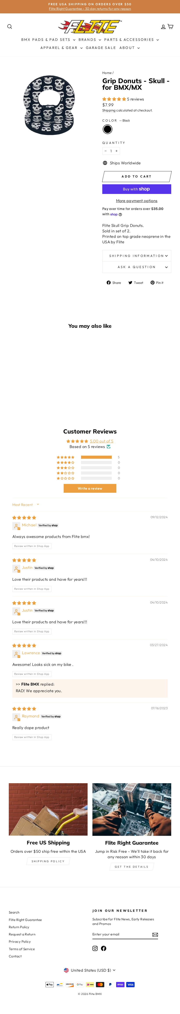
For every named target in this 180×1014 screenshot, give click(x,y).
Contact (15, 956)
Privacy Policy (20, 941)
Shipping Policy (48, 861)
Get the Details (132, 866)
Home (107, 73)
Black (107, 129)
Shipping (109, 110)
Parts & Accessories (129, 39)
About (127, 47)
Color (116, 120)
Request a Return (22, 934)
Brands (88, 39)
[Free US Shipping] (48, 809)
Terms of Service (22, 949)
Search (14, 912)
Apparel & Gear (59, 47)
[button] (114, 99)
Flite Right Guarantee (25, 920)
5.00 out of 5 (101, 441)
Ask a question (137, 267)
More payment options (137, 200)
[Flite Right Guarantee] (131, 809)
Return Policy (19, 927)
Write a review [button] (90, 488)
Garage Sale (101, 47)
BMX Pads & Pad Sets (46, 39)
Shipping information (136, 256)
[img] (24, 517)
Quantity (114, 143)
